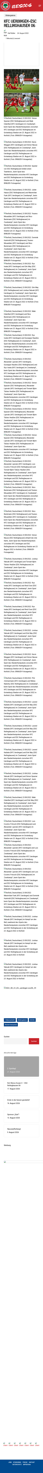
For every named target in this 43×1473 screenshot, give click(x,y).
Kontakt (32, 1462)
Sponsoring (17, 1462)
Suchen (6, 1037)
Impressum (27, 1464)
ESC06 (32, 1020)
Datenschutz (17, 1464)
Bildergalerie (10, 15)
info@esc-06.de (16, 1420)
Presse (25, 1462)
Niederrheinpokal (11, 1025)
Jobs (10, 1462)
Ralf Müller (11, 33)
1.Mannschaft (10, 1020)
